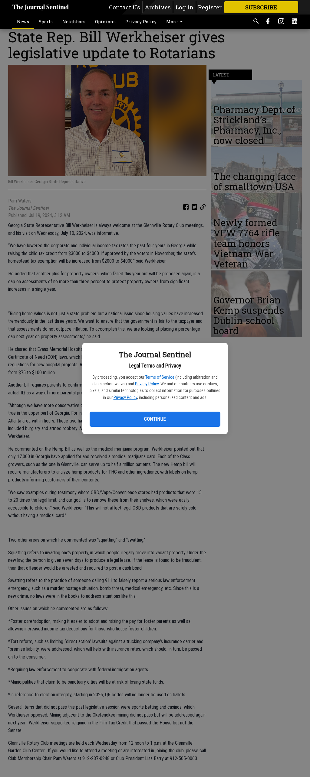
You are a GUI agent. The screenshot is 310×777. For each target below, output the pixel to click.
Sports (46, 21)
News (23, 21)
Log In (184, 7)
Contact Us (124, 7)
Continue (155, 419)
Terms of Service (159, 377)
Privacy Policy (147, 383)
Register (210, 7)
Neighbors (73, 21)
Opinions (105, 21)
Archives (158, 7)
